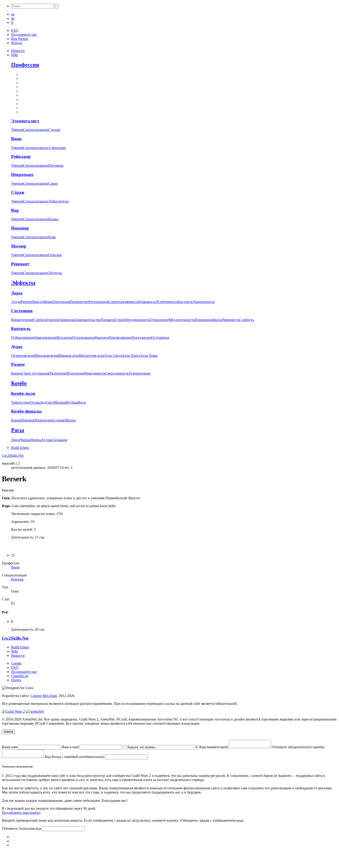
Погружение (141, 337)
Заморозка (67, 320)
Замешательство (88, 320)
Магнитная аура (91, 355)
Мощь (48, 302)
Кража (53, 219)
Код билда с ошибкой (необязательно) (75, 757)
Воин (16, 138)
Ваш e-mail (71, 747)
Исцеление (75, 373)
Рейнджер (21, 156)
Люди (15, 440)
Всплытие (64, 337)
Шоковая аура (68, 355)
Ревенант (20, 263)
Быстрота (185, 302)
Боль (217, 320)
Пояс (52, 237)
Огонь (35, 402)
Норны (35, 440)
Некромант (22, 174)
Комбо (19, 383)
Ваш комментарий (214, 747)
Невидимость (94, 373)
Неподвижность (137, 320)
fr (12, 22)
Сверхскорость (116, 373)
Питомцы (55, 165)
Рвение (26, 302)
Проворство (79, 302)
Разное (18, 364)
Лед (43, 402)
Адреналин (57, 148)
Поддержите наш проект (21, 813)
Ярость (37, 302)
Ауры (16, 346)
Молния (60, 402)
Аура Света (113, 355)
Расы (17, 430)
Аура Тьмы (149, 355)
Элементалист (25, 120)
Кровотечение (22, 320)
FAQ (14, 30)
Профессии (25, 65)
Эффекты (23, 283)
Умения (17, 130)
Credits (16, 663)
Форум (16, 43)
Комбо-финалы (26, 411)
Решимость (147, 302)
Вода (82, 402)
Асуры (46, 440)
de (13, 18)
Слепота (40, 320)
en (13, 14)
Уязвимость (230, 320)
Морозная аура (45, 355)
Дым (74, 402)
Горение (53, 320)
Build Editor (20, 448)
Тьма (15, 402)
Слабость (246, 320)
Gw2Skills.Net (13, 455)
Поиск (16, 680)
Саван (53, 183)
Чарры (25, 440)
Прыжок (28, 420)
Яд (68, 402)
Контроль (21, 328)
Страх (119, 320)
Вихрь (71, 420)
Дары (16, 293)
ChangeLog (19, 676)
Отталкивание (83, 337)
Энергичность (203, 302)
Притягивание (120, 337)
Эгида (16, 302)
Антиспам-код (30, 828)
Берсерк (17, 579)
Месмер (18, 246)
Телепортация (139, 373)
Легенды (55, 273)
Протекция (61, 302)
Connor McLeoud (43, 696)
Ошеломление (45, 337)
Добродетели (58, 201)
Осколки (55, 255)
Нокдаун (102, 337)
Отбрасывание (22, 337)
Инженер (20, 228)
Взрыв (16, 420)
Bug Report (19, 39)
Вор (15, 210)
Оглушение (160, 337)
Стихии (54, 130)
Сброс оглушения (35, 373)
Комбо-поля (23, 393)
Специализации (35, 130)
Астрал (24, 402)
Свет (50, 402)
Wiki (14, 55)
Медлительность (182, 320)
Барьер (16, 373)
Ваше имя (10, 747)
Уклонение (58, 373)
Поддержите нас (24, 34)
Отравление (159, 320)
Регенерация (99, 302)
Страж (17, 192)
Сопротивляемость (123, 302)
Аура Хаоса (131, 355)
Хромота (108, 320)
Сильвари (59, 440)
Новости (18, 51)
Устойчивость (167, 302)
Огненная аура (22, 355)
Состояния (22, 310)
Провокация (204, 320)
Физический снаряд (50, 420)
